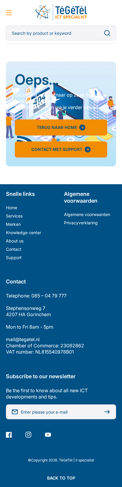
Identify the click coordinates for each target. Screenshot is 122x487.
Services (14, 215)
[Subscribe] (108, 411)
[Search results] (108, 33)
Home (11, 207)
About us (14, 240)
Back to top (61, 477)
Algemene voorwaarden (87, 214)
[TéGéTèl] (61, 12)
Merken (13, 224)
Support (14, 257)
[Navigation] (9, 13)
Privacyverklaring (81, 222)
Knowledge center (23, 232)
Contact (13, 249)
